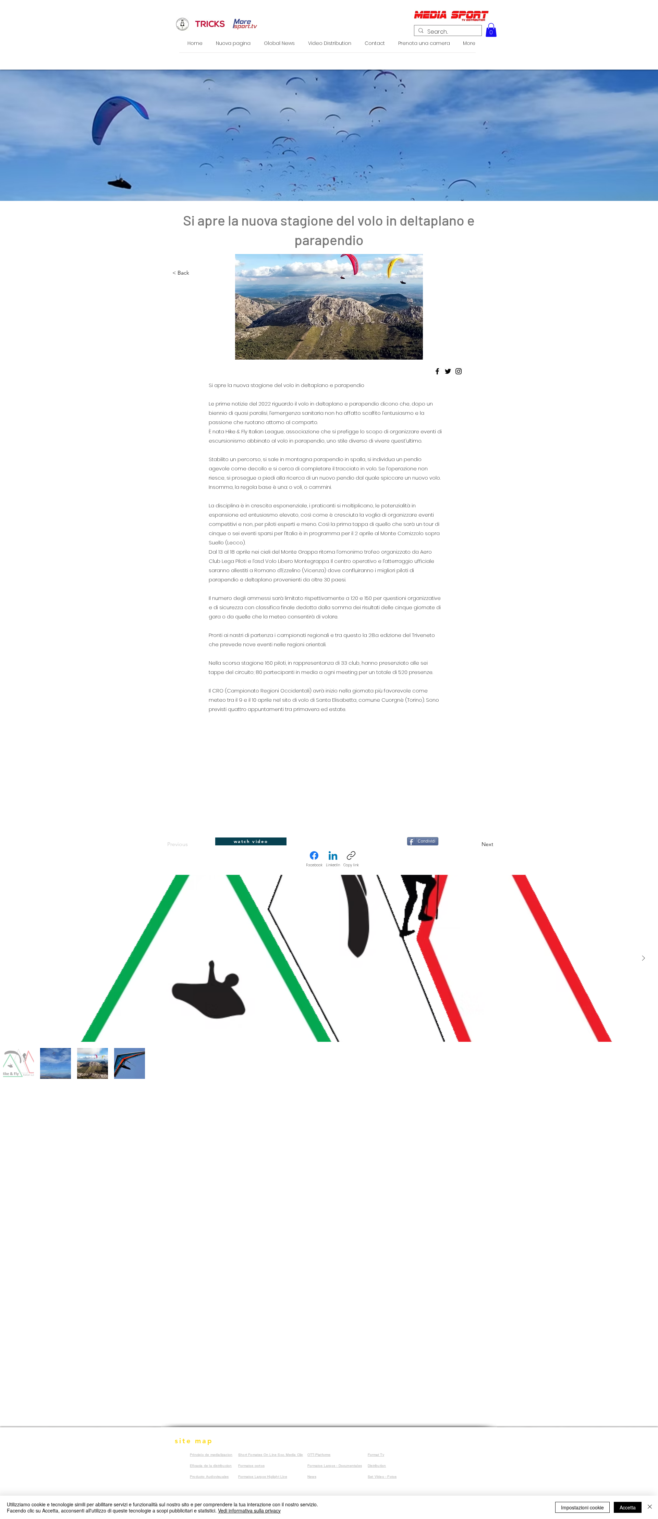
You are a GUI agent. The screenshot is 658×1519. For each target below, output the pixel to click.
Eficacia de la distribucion (211, 1465)
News (311, 1476)
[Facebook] (437, 371)
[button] (491, 30)
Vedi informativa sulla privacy (249, 1510)
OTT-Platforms (319, 1454)
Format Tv (376, 1454)
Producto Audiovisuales (209, 1476)
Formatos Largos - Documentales (334, 1465)
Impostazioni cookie (582, 1507)
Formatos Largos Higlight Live (262, 1476)
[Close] (650, 1507)
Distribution (377, 1465)
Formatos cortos (251, 1465)
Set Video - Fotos (382, 1476)
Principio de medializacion (211, 1454)
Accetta (628, 1507)
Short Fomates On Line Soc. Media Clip (270, 1454)
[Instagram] (458, 371)
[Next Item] (643, 958)
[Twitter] (448, 371)
